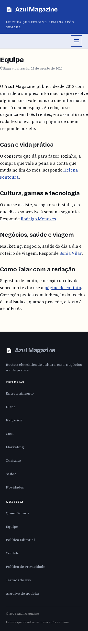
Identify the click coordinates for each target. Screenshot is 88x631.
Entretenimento (20, 393)
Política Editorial (20, 539)
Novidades (15, 487)
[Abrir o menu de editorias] (76, 41)
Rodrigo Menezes (38, 219)
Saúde (11, 473)
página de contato (62, 288)
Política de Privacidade (25, 566)
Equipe (12, 526)
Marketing (15, 447)
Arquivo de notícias (23, 593)
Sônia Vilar (71, 253)
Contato (12, 553)
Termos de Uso (18, 580)
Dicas (10, 406)
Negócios (14, 420)
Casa (10, 433)
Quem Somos (17, 513)
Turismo (13, 460)
